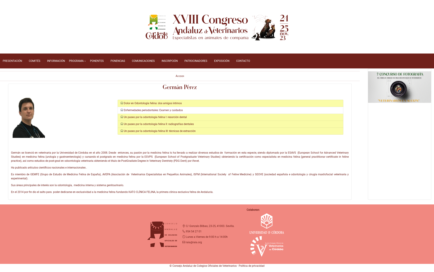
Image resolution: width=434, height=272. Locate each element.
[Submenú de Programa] (85, 61)
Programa (76, 60)
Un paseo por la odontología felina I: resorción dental (155, 117)
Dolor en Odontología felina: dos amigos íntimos (153, 103)
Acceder (180, 76)
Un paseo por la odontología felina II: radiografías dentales (159, 124)
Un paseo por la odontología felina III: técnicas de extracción (160, 131)
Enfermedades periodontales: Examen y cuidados (153, 110)
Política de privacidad (251, 265)
